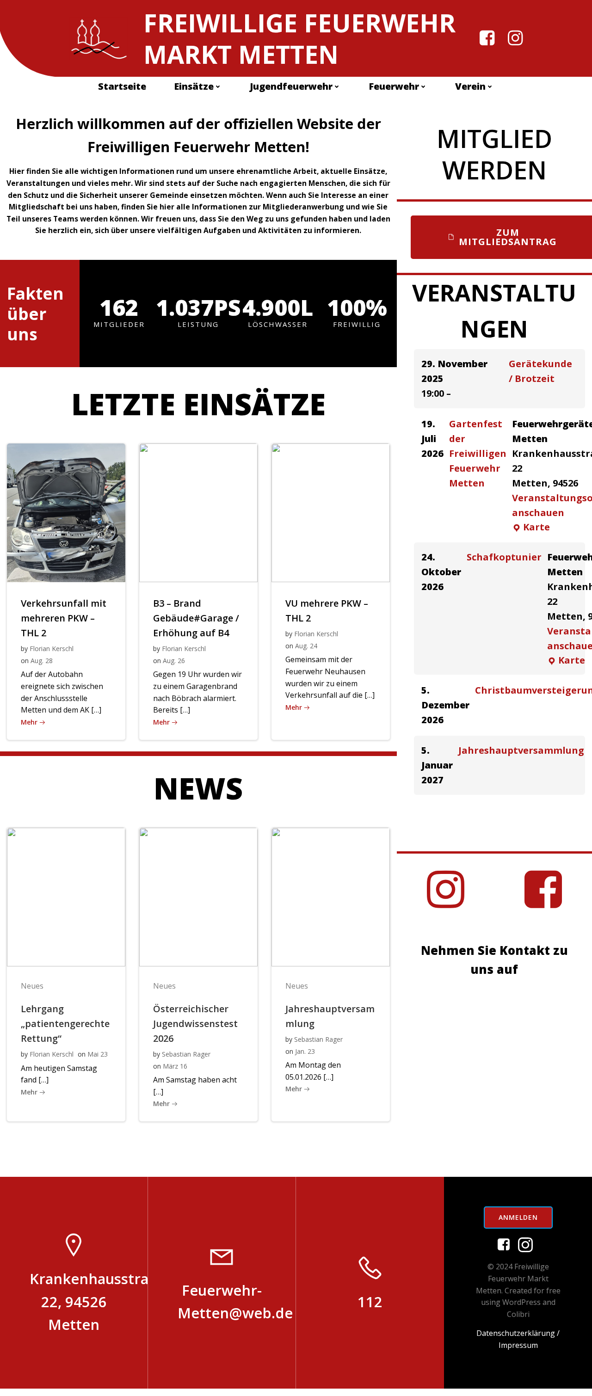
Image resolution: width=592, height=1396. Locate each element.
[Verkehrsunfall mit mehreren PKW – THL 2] (66, 512)
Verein (470, 86)
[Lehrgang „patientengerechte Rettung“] (66, 897)
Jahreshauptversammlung (521, 750)
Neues (32, 986)
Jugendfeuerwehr (291, 86)
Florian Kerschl (52, 648)
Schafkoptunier (504, 557)
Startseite (122, 86)
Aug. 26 (174, 660)
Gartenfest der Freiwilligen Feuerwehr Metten (477, 453)
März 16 (175, 1066)
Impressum (518, 1345)
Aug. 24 (306, 645)
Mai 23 (97, 1054)
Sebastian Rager (186, 1054)
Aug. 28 (42, 660)
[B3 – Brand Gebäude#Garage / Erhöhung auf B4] (198, 512)
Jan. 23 (305, 1051)
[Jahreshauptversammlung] (330, 897)
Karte (531, 527)
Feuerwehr (394, 86)
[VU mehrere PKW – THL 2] (330, 512)
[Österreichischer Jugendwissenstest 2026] (198, 897)
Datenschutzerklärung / (518, 1333)
